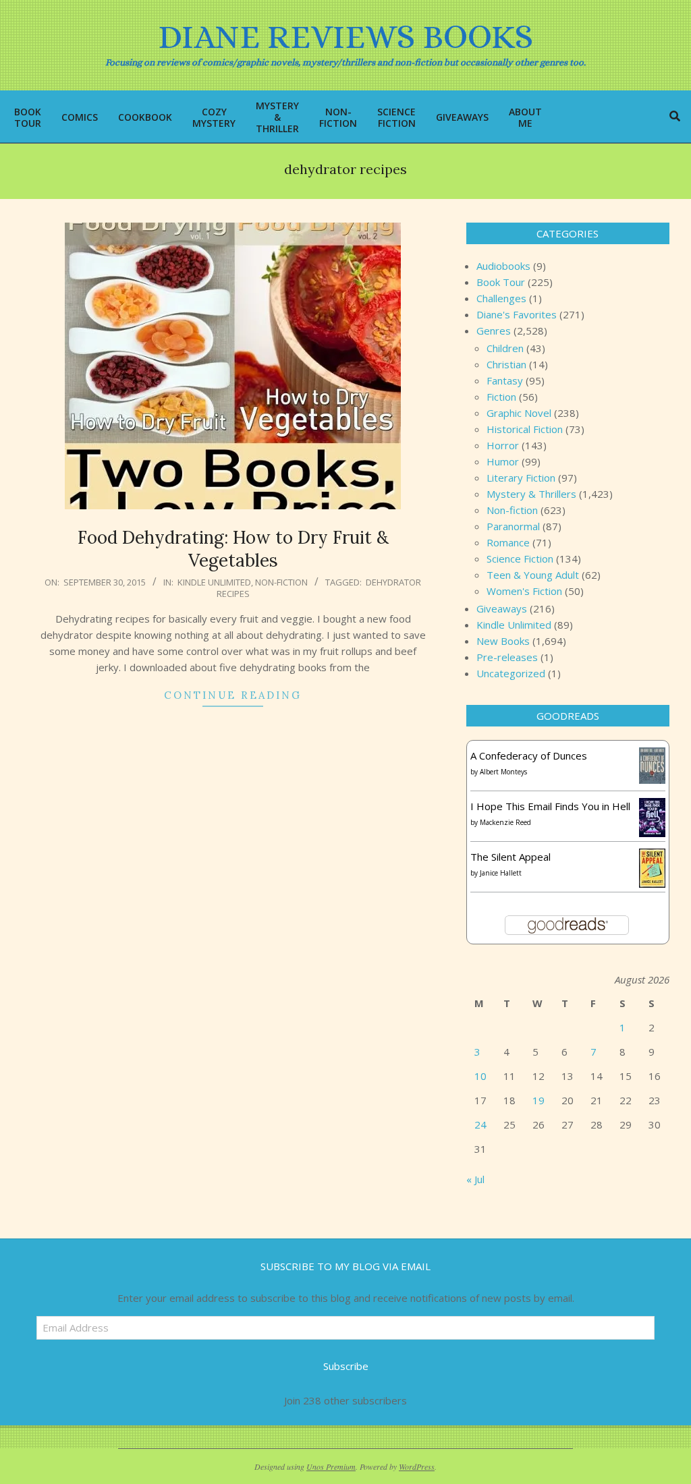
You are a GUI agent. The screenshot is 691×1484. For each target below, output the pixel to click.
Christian (506, 364)
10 (480, 1076)
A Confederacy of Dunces (528, 755)
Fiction (501, 396)
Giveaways (501, 608)
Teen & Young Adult (533, 574)
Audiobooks (503, 266)
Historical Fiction (525, 429)
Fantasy (505, 380)
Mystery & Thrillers (531, 494)
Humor (503, 461)
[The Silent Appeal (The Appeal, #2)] (652, 856)
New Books (503, 641)
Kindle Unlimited (214, 582)
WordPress (417, 1466)
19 (538, 1100)
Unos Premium (331, 1466)
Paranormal (513, 526)
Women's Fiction (524, 591)
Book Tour (500, 282)
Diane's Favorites (516, 314)
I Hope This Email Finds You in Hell (550, 806)
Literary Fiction (521, 477)
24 (480, 1124)
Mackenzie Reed (505, 822)
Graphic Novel (519, 413)
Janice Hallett (501, 873)
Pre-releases (507, 657)
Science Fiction (520, 558)
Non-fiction (281, 582)
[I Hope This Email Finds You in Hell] (652, 806)
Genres (493, 330)
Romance (508, 542)
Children (505, 348)
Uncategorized (510, 673)
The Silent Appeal (510, 856)
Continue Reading (233, 695)
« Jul (475, 1179)
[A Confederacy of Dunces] (652, 755)
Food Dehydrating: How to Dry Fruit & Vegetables (233, 549)
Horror (503, 445)
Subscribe (345, 1366)
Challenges (501, 298)
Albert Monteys (503, 771)
